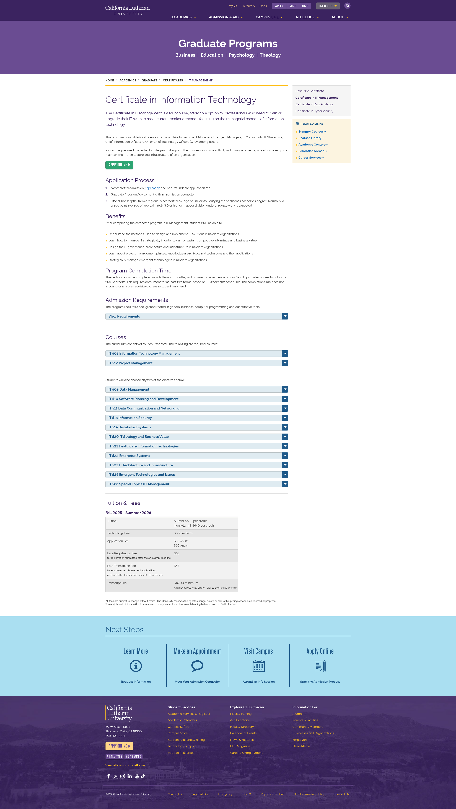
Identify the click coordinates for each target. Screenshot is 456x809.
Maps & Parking (241, 713)
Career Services (310, 157)
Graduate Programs (228, 43)
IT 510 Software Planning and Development (143, 399)
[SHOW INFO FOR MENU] (336, 5)
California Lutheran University (127, 11)
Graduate (149, 80)
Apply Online (118, 746)
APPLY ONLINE (118, 164)
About (338, 17)
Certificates (173, 80)
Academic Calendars (182, 720)
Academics (181, 17)
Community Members (307, 726)
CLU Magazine (240, 746)
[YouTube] (137, 776)
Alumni (297, 713)
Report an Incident (272, 794)
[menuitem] (328, 5)
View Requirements (124, 316)
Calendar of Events (243, 733)
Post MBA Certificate (310, 91)
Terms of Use (342, 794)
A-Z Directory (239, 720)
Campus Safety (178, 726)
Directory (249, 6)
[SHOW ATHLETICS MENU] (318, 17)
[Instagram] (123, 776)
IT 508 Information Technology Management (144, 353)
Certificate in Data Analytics (314, 104)
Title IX (246, 794)
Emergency (225, 794)
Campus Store (178, 733)
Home (109, 80)
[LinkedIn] (130, 776)
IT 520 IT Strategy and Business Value (138, 437)
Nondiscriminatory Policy (309, 794)
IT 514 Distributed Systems (129, 427)
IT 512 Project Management (130, 363)
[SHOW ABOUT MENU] (347, 17)
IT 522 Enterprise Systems (129, 456)
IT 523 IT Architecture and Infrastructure (140, 465)
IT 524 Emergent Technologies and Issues (141, 475)
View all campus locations (124, 765)
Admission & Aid (224, 17)
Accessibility (200, 794)
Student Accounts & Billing (186, 739)
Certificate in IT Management (317, 97)
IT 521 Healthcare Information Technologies (143, 446)
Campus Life (267, 17)
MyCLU (233, 6)
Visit (292, 6)
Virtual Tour (114, 757)
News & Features (242, 739)
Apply (279, 6)
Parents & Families (305, 720)
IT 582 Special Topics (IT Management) (139, 484)
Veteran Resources (181, 752)
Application (152, 188)
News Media (301, 746)
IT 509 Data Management (128, 389)
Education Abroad (312, 151)
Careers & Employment (246, 752)
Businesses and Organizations (313, 733)
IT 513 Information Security (130, 418)
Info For (325, 6)
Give (305, 6)
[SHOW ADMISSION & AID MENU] (242, 17)
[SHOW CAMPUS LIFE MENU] (282, 17)
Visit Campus (133, 757)
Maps (263, 6)
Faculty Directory (242, 726)
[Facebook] (108, 776)
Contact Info (175, 794)
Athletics (305, 17)
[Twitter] (116, 776)
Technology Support (182, 746)
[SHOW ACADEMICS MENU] (195, 17)
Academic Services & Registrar (189, 713)
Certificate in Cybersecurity (314, 111)
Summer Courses (311, 131)
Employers (299, 739)
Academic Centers (312, 144)
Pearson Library (310, 138)
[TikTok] (143, 776)
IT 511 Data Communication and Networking (144, 408)
